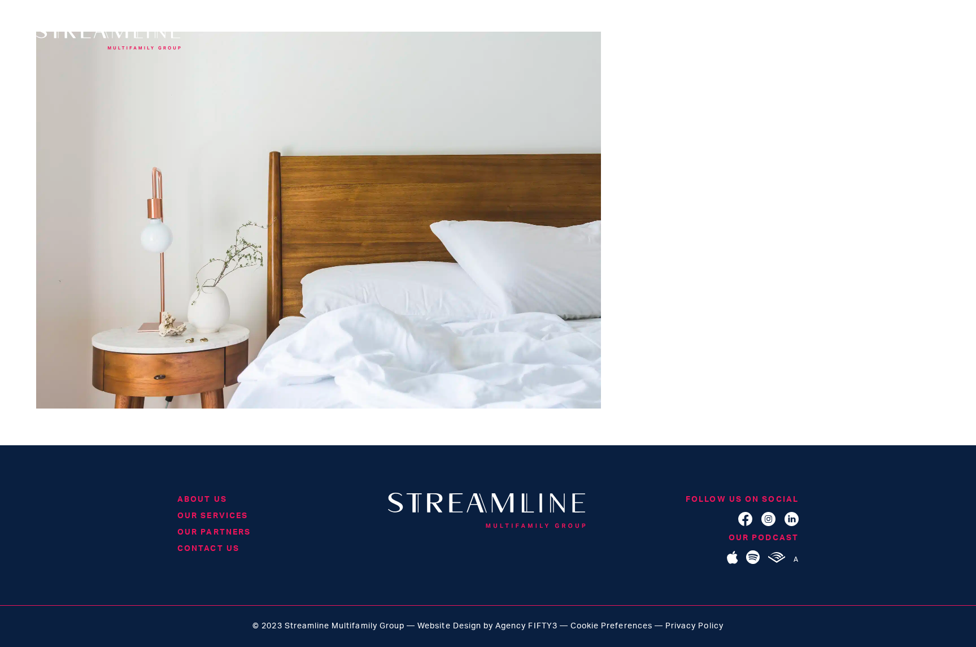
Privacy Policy (694, 626)
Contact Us (208, 549)
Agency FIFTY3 (526, 626)
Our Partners (214, 532)
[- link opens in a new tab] (732, 561)
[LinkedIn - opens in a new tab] (792, 523)
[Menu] (931, 38)
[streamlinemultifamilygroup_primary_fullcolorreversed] (488, 513)
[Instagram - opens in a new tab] (768, 523)
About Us (202, 499)
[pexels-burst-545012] (318, 406)
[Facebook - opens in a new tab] (745, 523)
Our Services (212, 516)
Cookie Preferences (611, 626)
